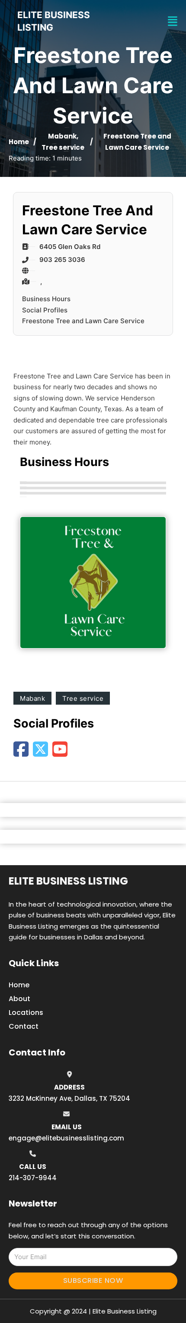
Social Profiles (44, 310)
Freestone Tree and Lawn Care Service (83, 321)
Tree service (63, 147)
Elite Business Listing (68, 881)
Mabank (62, 136)
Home (19, 141)
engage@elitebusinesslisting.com (66, 1138)
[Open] (172, 21)
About (19, 999)
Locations (26, 1012)
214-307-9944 (33, 1177)
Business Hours (46, 299)
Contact (23, 1026)
